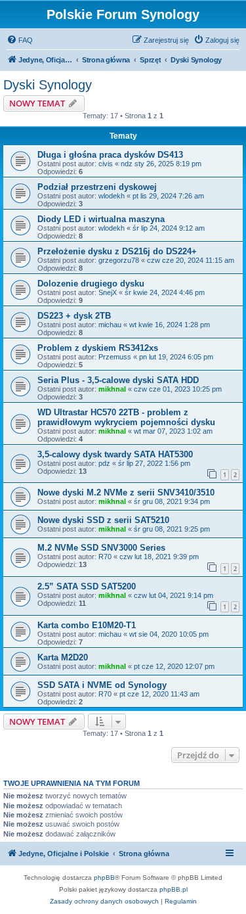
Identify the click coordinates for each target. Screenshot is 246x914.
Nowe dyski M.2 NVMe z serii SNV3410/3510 (126, 492)
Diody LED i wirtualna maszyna (101, 219)
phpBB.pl (173, 889)
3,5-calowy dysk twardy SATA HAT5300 (115, 454)
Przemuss (114, 357)
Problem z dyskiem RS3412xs (97, 348)
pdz (104, 463)
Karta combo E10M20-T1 (86, 625)
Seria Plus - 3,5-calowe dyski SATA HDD (118, 380)
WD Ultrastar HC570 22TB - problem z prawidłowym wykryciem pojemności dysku (126, 417)
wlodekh (111, 196)
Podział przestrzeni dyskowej (97, 187)
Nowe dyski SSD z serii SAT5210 (103, 520)
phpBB (104, 877)
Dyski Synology (47, 85)
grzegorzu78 (118, 260)
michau (109, 325)
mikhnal (112, 389)
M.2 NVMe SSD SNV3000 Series (101, 548)
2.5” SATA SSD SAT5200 (86, 586)
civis (105, 164)
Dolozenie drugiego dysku (90, 283)
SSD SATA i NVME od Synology (102, 685)
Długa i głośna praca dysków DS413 (110, 155)
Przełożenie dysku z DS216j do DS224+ (117, 251)
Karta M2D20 (62, 657)
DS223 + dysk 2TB (74, 316)
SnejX (107, 292)
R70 (105, 556)
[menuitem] (20, 40)
